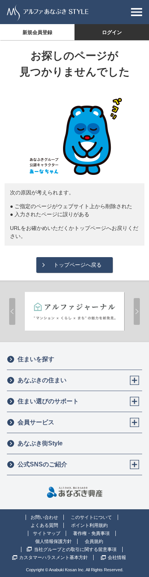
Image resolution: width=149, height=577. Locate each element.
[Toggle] (134, 380)
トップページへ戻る (77, 265)
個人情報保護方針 (53, 541)
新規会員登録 (37, 32)
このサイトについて (91, 517)
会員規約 (94, 541)
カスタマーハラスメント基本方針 (53, 557)
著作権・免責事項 (91, 533)
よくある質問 (44, 525)
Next (137, 311)
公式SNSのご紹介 (42, 464)
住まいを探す (36, 359)
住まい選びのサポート (48, 401)
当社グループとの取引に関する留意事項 (75, 549)
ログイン (112, 32)
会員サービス (36, 422)
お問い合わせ (44, 517)
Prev (12, 311)
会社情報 (117, 557)
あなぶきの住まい (42, 380)
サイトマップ (46, 533)
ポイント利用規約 (89, 525)
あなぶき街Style (40, 443)
